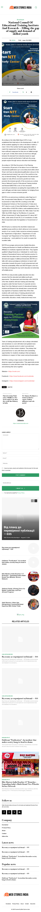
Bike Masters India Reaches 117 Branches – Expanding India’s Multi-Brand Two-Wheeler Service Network (14, 576)
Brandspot (20, 19)
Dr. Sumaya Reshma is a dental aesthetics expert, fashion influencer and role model (30, 399)
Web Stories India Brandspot (12, 537)
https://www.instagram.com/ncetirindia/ (22, 381)
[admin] (20, 412)
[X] (14, 812)
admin (13, 40)
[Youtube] (19, 812)
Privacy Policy (20, 493)
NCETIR (10, 387)
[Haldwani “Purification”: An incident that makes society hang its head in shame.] (33, 562)
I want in (19, 488)
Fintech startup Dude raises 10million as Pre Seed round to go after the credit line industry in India (10, 399)
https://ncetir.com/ (14, 371)
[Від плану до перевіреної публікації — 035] (20, 518)
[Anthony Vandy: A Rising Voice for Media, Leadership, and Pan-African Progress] (33, 590)
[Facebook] (4, 812)
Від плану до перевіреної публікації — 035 (19, 531)
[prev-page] (32, 500)
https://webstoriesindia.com (20, 423)
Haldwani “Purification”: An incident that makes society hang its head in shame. (14, 562)
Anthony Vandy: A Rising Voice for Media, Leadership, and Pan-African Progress (13, 590)
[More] (31, 92)
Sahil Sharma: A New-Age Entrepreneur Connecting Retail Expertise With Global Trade (12, 604)
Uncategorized (7, 654)
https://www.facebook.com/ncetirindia (22, 376)
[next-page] (35, 500)
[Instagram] (9, 812)
